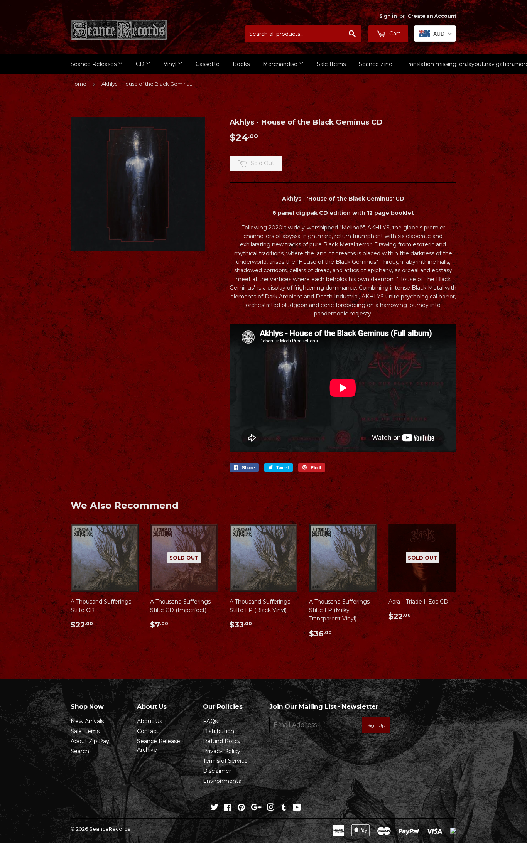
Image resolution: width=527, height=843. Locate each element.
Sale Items (331, 64)
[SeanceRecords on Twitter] (214, 808)
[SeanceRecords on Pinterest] (241, 808)
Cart (394, 33)
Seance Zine (375, 64)
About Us (149, 721)
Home (78, 84)
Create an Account (432, 16)
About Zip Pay (90, 741)
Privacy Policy (221, 751)
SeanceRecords (109, 829)
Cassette (208, 64)
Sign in (388, 16)
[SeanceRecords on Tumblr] (283, 808)
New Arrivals (87, 721)
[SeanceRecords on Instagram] (271, 808)
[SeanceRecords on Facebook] (228, 808)
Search (80, 751)
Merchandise (281, 64)
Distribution (218, 731)
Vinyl (171, 64)
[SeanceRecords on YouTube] (297, 808)
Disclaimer (217, 770)
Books (241, 64)
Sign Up (376, 725)
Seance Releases (94, 64)
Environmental (223, 780)
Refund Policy (222, 741)
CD (141, 64)
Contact (148, 731)
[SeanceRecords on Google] (256, 808)
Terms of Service (225, 760)
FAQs (210, 721)
